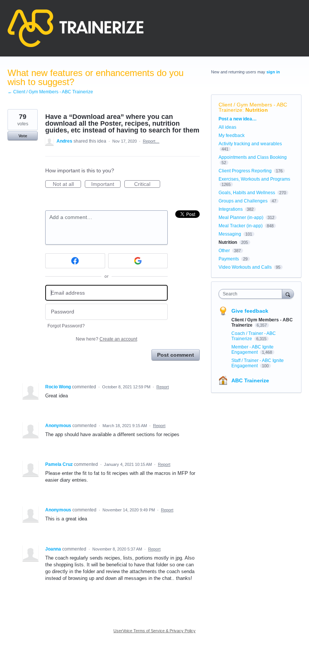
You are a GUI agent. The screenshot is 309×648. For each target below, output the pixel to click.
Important (106, 184)
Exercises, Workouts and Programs (254, 179)
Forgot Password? (66, 326)
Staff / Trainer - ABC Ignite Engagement (257, 363)
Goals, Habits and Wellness (247, 192)
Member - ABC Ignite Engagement (252, 349)
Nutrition (256, 110)
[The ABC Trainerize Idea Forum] (76, 28)
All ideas (227, 127)
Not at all (67, 184)
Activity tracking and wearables (250, 143)
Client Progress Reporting (245, 170)
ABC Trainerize (250, 380)
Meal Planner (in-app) (241, 217)
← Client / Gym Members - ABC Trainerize (50, 91)
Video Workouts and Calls (245, 267)
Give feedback (249, 311)
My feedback (232, 135)
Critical (147, 184)
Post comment (175, 355)
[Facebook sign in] (75, 260)
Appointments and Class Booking (253, 157)
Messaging (230, 234)
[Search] (288, 293)
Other (224, 250)
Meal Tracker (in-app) (241, 225)
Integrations (231, 209)
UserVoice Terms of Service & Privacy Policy (154, 630)
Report (162, 387)
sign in (273, 72)
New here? (106, 339)
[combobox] (252, 294)
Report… (151, 141)
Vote (22, 136)
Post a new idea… (238, 119)
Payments (229, 259)
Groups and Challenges (243, 201)
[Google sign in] (138, 260)
